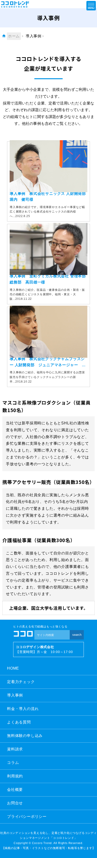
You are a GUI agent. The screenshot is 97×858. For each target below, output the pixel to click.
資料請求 (15, 749)
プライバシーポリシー (27, 816)
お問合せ (15, 803)
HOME (13, 668)
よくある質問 (19, 722)
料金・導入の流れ (23, 709)
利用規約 (15, 776)
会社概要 (15, 790)
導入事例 (15, 695)
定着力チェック (21, 682)
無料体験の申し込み (25, 736)
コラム (13, 763)
